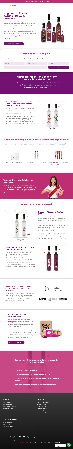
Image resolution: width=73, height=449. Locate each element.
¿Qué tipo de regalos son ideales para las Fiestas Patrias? (32, 374)
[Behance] (33, 437)
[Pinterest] (14, 437)
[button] (42, 5)
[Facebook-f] (5, 437)
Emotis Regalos (24, 442)
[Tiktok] (28, 437)
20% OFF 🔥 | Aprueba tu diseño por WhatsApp (36, 1)
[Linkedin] (19, 437)
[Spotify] (24, 437)
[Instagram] (10, 437)
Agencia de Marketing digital (52, 442)
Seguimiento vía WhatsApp (57, 162)
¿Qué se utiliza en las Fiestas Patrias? (26, 370)
